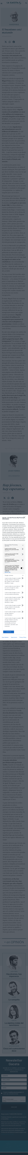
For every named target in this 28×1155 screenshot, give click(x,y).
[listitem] (14, 545)
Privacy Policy (22, 637)
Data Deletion (5, 637)
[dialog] (14, 577)
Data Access (14, 637)
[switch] (22, 549)
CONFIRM (8, 631)
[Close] (24, 517)
